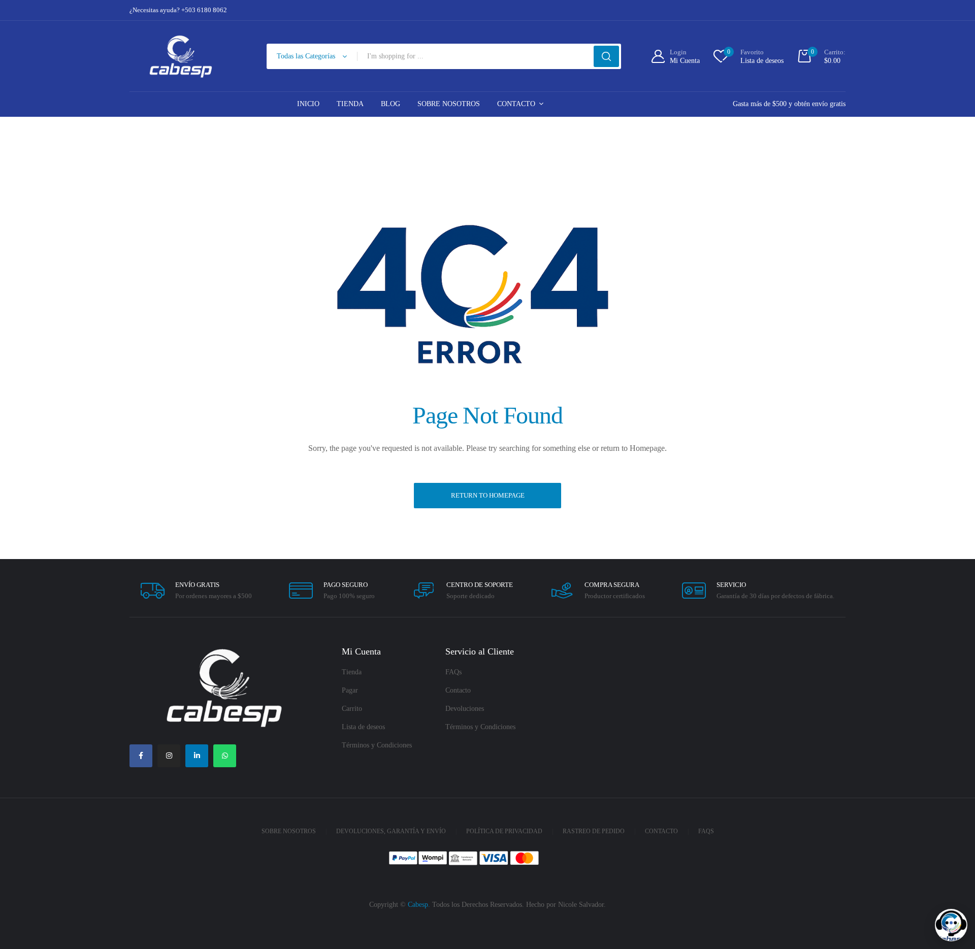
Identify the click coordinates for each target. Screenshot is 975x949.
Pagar (350, 690)
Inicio (308, 104)
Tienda (350, 104)
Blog (390, 104)
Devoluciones (464, 708)
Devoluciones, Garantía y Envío (391, 831)
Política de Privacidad (504, 831)
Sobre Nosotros (448, 104)
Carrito (352, 708)
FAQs (453, 672)
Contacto (516, 104)
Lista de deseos (363, 727)
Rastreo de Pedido (594, 831)
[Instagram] (168, 755)
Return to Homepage (488, 495)
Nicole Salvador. (582, 904)
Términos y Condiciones (377, 745)
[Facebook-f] (140, 755)
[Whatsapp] (224, 755)
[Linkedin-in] (196, 755)
